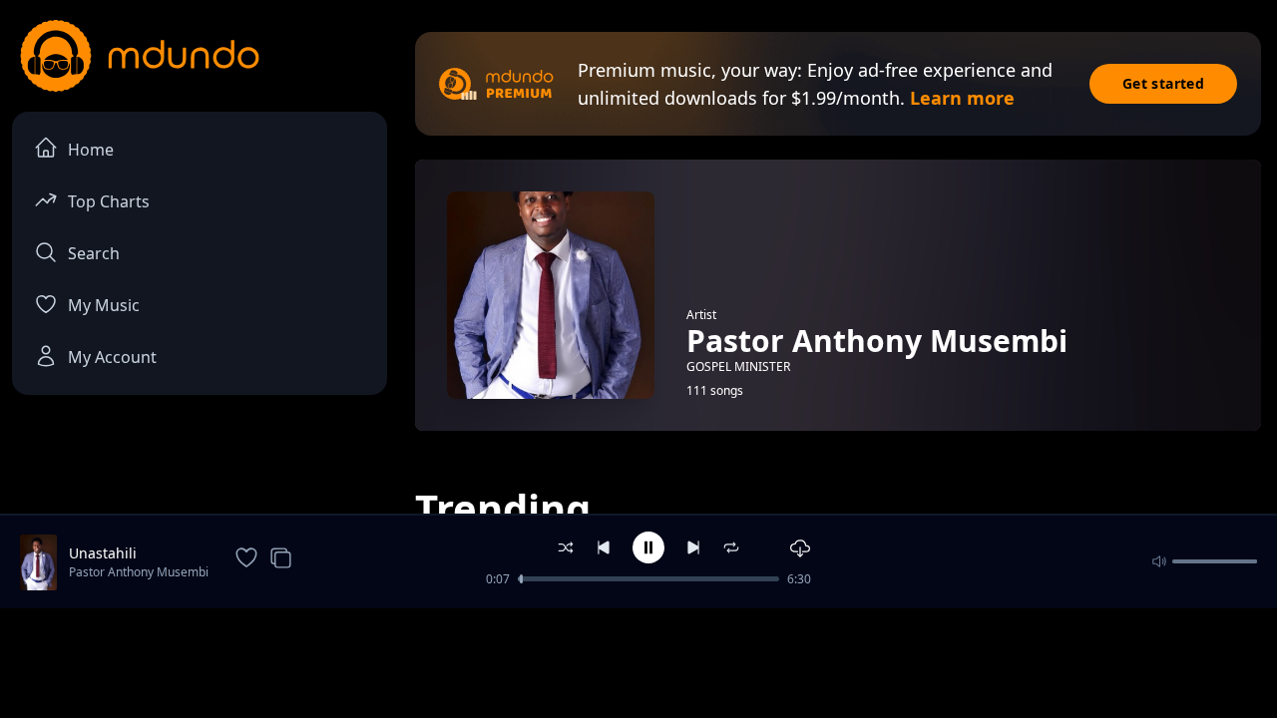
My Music (104, 305)
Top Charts (109, 201)
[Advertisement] (638, 661)
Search (94, 253)
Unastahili (103, 552)
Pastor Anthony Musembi (139, 571)
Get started (1163, 83)
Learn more (962, 98)
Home (91, 150)
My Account (112, 357)
